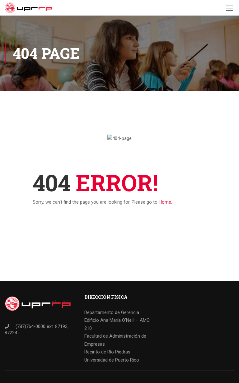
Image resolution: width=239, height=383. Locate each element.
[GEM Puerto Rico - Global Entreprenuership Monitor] (28, 8)
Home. (165, 202)
